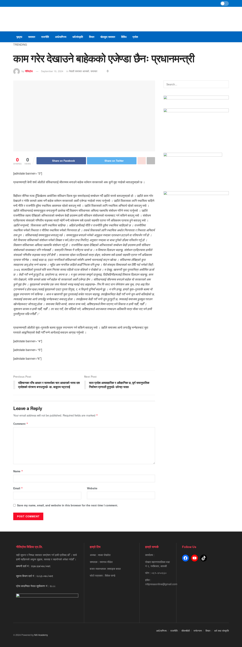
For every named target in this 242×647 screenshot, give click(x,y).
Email (18, 488)
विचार (91, 37)
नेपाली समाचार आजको (79, 71)
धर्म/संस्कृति (77, 37)
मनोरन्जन (198, 630)
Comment (20, 424)
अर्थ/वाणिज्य (60, 37)
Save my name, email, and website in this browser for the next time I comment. (67, 505)
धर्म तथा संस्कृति (221, 630)
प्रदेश (135, 37)
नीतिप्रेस (29, 71)
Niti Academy (41, 634)
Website (92, 488)
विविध (123, 37)
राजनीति (45, 37)
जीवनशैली (185, 630)
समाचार (31, 37)
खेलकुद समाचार (107, 37)
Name (18, 471)
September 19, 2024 (52, 71)
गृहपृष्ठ (19, 37)
